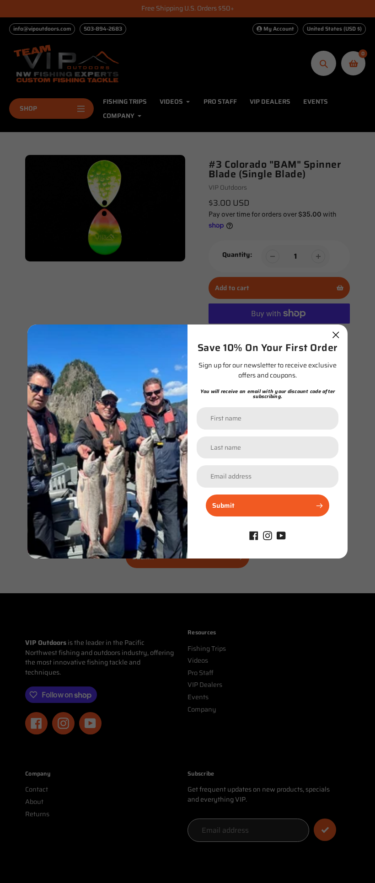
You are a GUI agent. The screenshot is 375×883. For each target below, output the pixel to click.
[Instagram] (267, 535)
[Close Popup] (336, 334)
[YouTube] (281, 535)
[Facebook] (253, 535)
